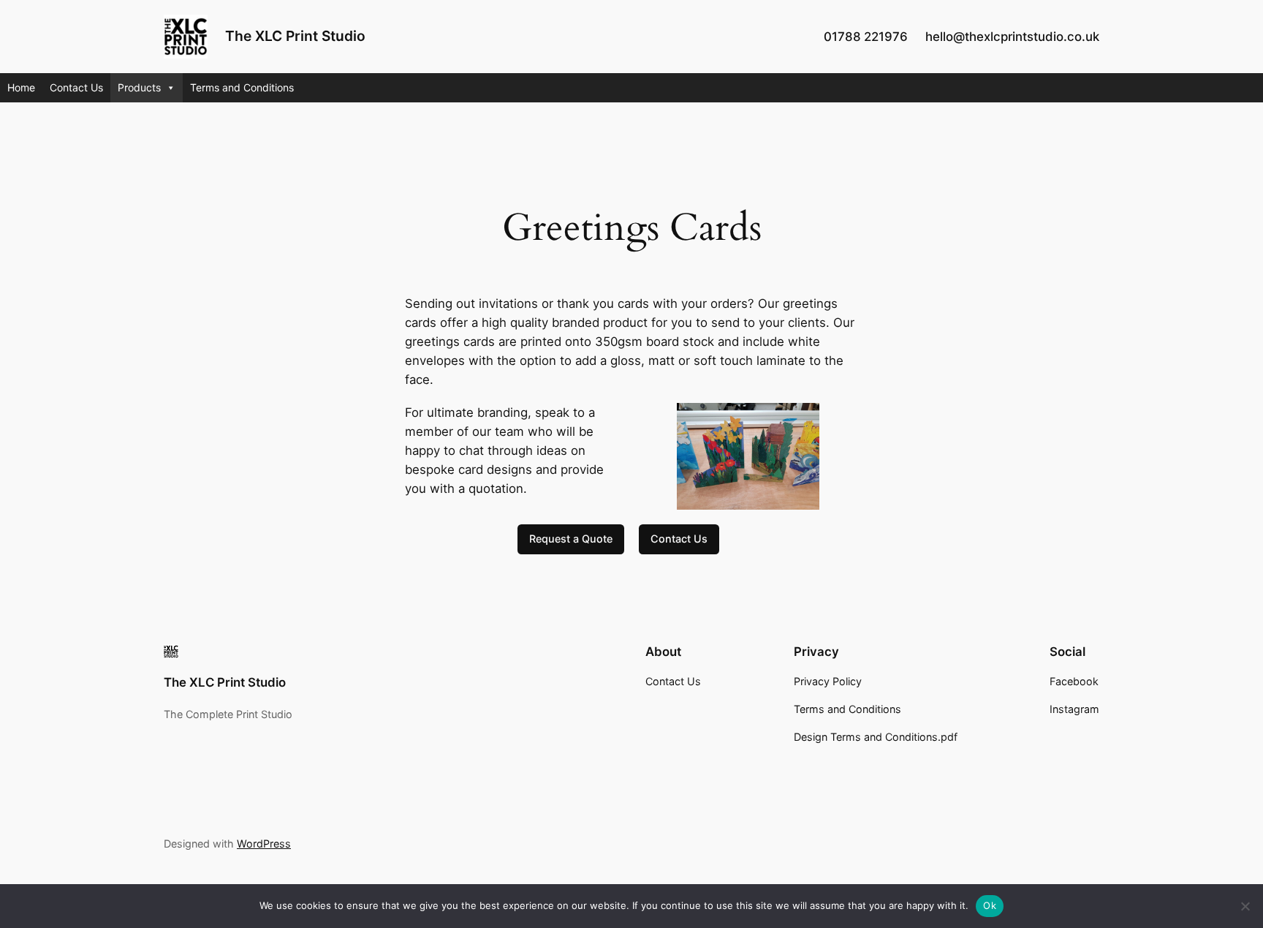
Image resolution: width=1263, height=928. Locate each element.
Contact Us (76, 87)
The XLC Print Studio (295, 36)
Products (139, 87)
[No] (1244, 906)
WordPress (264, 843)
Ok (989, 905)
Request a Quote (570, 538)
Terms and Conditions (242, 87)
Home (21, 87)
